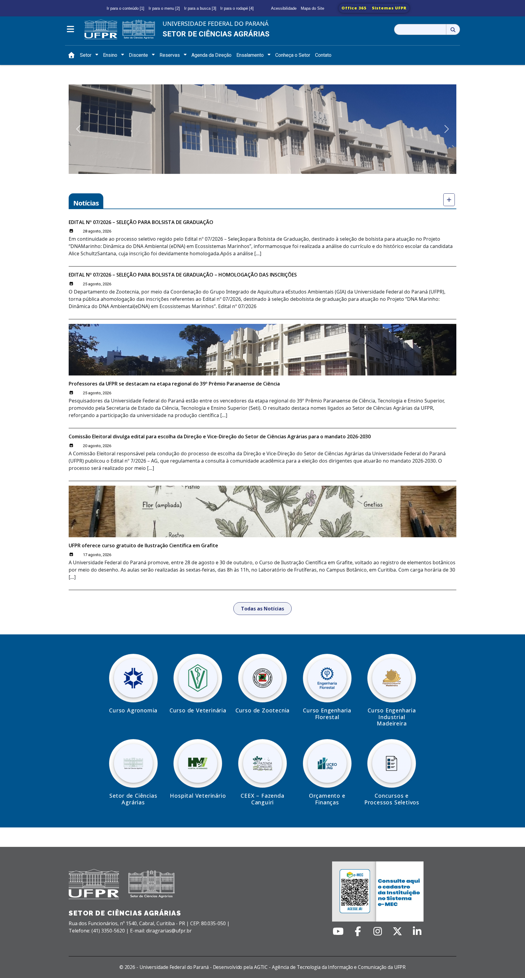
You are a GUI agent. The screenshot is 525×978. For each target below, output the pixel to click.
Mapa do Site (312, 8)
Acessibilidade (284, 8)
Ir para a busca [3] (200, 8)
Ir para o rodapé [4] (237, 8)
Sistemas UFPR (389, 8)
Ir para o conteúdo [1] (125, 8)
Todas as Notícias (262, 608)
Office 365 (354, 8)
